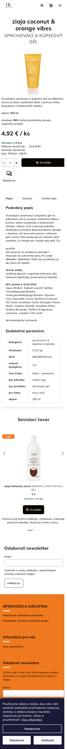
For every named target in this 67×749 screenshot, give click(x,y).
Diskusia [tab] (27, 198)
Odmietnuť (16, 740)
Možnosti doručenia (13, 150)
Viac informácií (31, 719)
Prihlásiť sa (13, 583)
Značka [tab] (48, 198)
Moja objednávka (13, 646)
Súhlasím (47, 740)
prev (4, 453)
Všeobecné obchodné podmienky (23, 615)
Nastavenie (32, 729)
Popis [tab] (9, 198)
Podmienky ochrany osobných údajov (26, 620)
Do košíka (45, 162)
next (63, 453)
